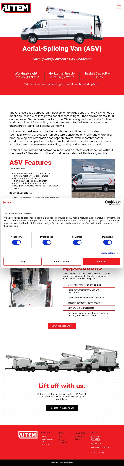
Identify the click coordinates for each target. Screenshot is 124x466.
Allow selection (62, 261)
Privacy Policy (68, 463)
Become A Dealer (79, 437)
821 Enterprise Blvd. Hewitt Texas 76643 (96, 438)
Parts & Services (63, 441)
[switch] (46, 242)
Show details (108, 253)
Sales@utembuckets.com (100, 447)
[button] (120, 8)
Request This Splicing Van (62, 408)
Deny (22, 261)
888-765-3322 (96, 444)
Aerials (44, 436)
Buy (60, 436)
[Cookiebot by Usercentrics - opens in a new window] (107, 202)
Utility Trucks (47, 444)
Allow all (101, 261)
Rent (61, 433)
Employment (80, 433)
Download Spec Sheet (62, 325)
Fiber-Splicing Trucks (47, 440)
